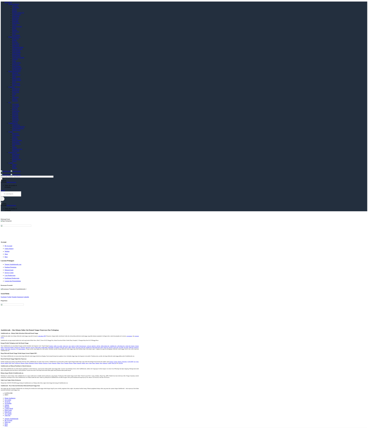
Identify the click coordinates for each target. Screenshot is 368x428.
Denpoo (120, 361)
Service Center (9, 272)
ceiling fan (131, 347)
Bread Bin (15, 133)
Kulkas (14, 40)
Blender (14, 11)
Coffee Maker (16, 63)
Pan (13, 95)
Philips (58, 363)
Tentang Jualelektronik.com (13, 264)
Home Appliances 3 (14, 71)
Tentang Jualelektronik (11, 418)
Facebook (4, 297)
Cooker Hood (16, 14)
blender (12, 347)
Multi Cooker (16, 78)
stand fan (93, 346)
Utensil (10, 132)
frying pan (62, 347)
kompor (51, 346)
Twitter (9, 297)
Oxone (49, 363)
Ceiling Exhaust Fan (18, 126)
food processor (82, 346)
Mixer (14, 76)
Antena (14, 9)
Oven (14, 33)
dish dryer (28, 347)
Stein (101, 363)
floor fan (83, 347)
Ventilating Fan (13, 123)
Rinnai (74, 363)
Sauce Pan (15, 97)
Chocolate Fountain (18, 57)
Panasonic (54, 363)
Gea (134, 361)
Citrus (14, 61)
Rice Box (15, 42)
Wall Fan (15, 121)
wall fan (98, 346)
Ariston (14, 164)
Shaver (14, 161)
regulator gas (89, 347)
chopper (73, 347)
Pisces (62, 363)
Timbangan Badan (17, 47)
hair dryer (13, 349)
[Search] (1, 179)
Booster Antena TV (18, 13)
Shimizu (97, 363)
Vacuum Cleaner (17, 49)
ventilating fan (113, 346)
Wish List (7, 422)
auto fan (111, 347)
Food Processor (17, 68)
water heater (7, 349)
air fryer (32, 347)
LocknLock (17, 363)
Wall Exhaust (16, 130)
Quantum (66, 363)
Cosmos (115, 361)
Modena (40, 363)
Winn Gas (114, 363)
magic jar (73, 346)
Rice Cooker (16, 83)
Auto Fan (15, 107)
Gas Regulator (16, 69)
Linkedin (26, 297)
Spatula (14, 147)
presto (66, 347)
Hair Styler (15, 157)
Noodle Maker (16, 80)
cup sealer (121, 347)
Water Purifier (16, 52)
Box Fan (15, 109)
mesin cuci (106, 347)
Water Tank (15, 151)
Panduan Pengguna (10, 267)
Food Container (17, 140)
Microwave (15, 31)
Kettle (14, 28)
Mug (13, 145)
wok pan (89, 346)
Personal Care (12, 152)
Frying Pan (15, 92)
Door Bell (15, 21)
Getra (137, 361)
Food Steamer (16, 66)
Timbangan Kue (17, 149)
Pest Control (16, 35)
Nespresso (45, 363)
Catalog (10, 163)
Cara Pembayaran (10, 275)
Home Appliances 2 (14, 37)
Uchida (109, 363)
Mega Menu (8, 2)
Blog (6, 257)
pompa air (136, 347)
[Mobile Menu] (1, 173)
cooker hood (7, 347)
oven (70, 346)
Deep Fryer (15, 64)
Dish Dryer (15, 18)
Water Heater (16, 50)
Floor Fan (15, 114)
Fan (9, 102)
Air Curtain (15, 106)
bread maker (51, 347)
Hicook (2, 363)
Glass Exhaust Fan (18, 128)
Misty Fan (15, 116)
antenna (2, 349)
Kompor (14, 30)
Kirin (13, 363)
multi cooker (38, 347)
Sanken (83, 363)
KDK (14, 166)
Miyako (14, 168)
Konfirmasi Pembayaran (12, 278)
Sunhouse (105, 363)
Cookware (11, 87)
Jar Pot (14, 25)
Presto (14, 82)
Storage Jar (15, 45)
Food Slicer (15, 142)
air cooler (126, 347)
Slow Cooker (16, 85)
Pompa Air (15, 38)
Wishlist (7, 251)
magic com (65, 346)
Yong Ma (120, 363)
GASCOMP (130, 361)
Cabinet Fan (16, 125)
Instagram (20, 297)
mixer (101, 347)
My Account (8, 246)
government (129, 336)
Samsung (79, 363)
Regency (71, 363)
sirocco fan (115, 347)
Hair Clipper (16, 154)
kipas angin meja (96, 347)
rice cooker (59, 346)
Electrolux (124, 361)
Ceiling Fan (15, 111)
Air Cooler (15, 104)
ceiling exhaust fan (105, 346)
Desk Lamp (15, 16)
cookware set (17, 347)
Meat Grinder (16, 75)
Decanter (15, 138)
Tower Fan (15, 119)
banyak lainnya (21, 349)
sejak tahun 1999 (42, 336)
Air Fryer (15, 6)
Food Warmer (16, 144)
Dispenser (15, 19)
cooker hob (127, 346)
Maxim (26, 363)
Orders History (9, 248)
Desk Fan (15, 113)
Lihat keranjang (11, 182)
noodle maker (44, 347)
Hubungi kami (9, 270)
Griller (14, 94)
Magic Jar (15, 73)
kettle (77, 346)
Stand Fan (15, 118)
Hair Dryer (15, 156)
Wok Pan (15, 101)
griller (69, 347)
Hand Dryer (16, 23)
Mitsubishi (31, 363)
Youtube (14, 297)
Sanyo (87, 363)
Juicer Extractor (17, 26)
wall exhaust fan (121, 346)
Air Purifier (15, 7)
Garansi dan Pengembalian (13, 281)
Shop (6, 254)
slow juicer (78, 347)
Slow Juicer (15, 44)
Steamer (14, 99)
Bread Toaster (16, 56)
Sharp (93, 363)
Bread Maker (16, 54)
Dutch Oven (16, 88)
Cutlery (14, 137)
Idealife (6, 363)
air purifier (56, 347)
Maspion (23, 363)
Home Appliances (13, 4)
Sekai (90, 363)
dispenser (23, 347)
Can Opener (16, 135)
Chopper (15, 59)
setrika (55, 346)
